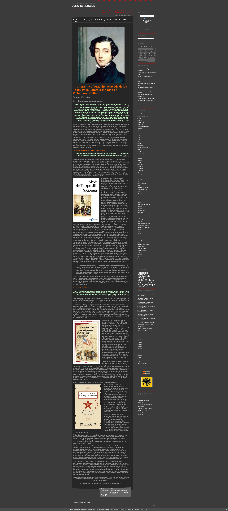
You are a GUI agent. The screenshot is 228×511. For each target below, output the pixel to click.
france (149, 282)
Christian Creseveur (142, 414)
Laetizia (139, 328)
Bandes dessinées (142, 132)
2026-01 (140, 357)
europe (141, 281)
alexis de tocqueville (106, 493)
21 (151, 55)
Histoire (139, 177)
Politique (140, 221)
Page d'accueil (118, 11)
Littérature (140, 193)
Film (139, 172)
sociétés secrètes (142, 237)
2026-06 (140, 346)
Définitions (140, 151)
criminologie (140, 145)
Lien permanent (121, 488)
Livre (139, 195)
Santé (139, 231)
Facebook (108, 495)
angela (139, 302)
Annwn (139, 294)
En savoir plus (143, 509)
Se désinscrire (147, 20)
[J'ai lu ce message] (226, 509)
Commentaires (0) (105, 490)
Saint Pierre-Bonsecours (143, 398)
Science (139, 233)
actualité (141, 282)
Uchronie (140, 254)
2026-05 (140, 348)
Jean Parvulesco (142, 183)
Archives (140, 128)
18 (144, 55)
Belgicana (140, 135)
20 (149, 55)
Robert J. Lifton (117, 385)
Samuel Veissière (81, 97)
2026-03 (140, 353)
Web (139, 261)
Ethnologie (140, 166)
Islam (139, 181)
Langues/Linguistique (143, 187)
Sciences (140, 235)
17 (141, 55)
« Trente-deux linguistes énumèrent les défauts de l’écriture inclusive (93, 11)
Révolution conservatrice (144, 227)
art (138, 130)
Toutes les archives (142, 363)
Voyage (139, 258)
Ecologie (140, 158)
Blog (139, 139)
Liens (139, 191)
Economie (140, 160)
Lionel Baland (141, 417)
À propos (147, 29)
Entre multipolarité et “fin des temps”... (147, 98)
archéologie (140, 124)
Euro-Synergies (83, 5)
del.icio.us (119, 493)
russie (140, 284)
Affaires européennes (143, 116)
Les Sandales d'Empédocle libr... (145, 404)
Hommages (140, 179)
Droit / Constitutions (142, 153)
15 (154, 53)
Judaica (139, 185)
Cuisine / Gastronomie (143, 147)
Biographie (140, 137)
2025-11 (140, 361)
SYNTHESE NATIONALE (144, 410)
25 (144, 57)
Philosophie (140, 212)
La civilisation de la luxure (149, 322)
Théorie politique (142, 250)
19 (146, 55)
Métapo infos (141, 406)
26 (146, 57)
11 (144, 53)
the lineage (116, 316)
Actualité (140, 114)
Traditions (140, 252)
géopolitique (149, 284)
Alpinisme (140, 120)
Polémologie (141, 219)
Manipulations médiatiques (144, 200)
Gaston (139, 298)
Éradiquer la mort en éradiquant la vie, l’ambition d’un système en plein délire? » (117, 11)
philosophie (143, 273)
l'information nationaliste (143, 400)
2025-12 (140, 359)
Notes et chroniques (142, 412)
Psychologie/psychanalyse (144, 223)
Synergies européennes (143, 244)
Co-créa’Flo (140, 402)
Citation (139, 143)
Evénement (140, 170)
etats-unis (142, 286)
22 (154, 55)
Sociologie (140, 240)
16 (139, 55)
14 (151, 53)
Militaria (139, 202)
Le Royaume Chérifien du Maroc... (146, 408)
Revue (139, 229)
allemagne (149, 281)
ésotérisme (140, 164)
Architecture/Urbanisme (143, 126)
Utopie (139, 256)
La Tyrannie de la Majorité (90, 479)
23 (139, 57)
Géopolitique (141, 174)
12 (146, 53)
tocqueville (124, 490)
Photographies (141, 214)
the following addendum (113, 483)
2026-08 (140, 342)
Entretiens (140, 162)
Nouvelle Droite (141, 210)
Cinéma (139, 141)
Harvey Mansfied (78, 258)
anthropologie (141, 122)
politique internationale (144, 275)
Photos (139, 216)
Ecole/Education (141, 156)
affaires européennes (144, 278)
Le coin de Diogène (142, 189)
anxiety (115, 232)
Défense (140, 149)
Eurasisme (140, 168)
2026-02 (140, 355)
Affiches (139, 118)
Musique (140, 206)
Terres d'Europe (141, 246)
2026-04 (140, 351)
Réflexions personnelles (143, 225)
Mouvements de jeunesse (144, 204)
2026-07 (140, 344)
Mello (139, 314)
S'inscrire (147, 18)
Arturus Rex (140, 306)
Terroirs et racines (142, 248)
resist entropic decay (99, 234)
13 (149, 53)
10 (141, 53)
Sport (139, 242)
